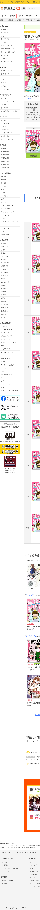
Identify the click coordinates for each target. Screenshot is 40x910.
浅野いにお (4, 246)
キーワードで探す (6, 133)
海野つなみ (4, 256)
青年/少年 (29, 16)
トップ (4, 16)
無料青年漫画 (5, 161)
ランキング (4, 32)
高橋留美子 (4, 301)
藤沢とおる (4, 311)
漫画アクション (5, 384)
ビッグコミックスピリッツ (9, 342)
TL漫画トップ (5, 55)
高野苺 (3, 298)
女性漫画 (3, 176)
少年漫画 (3, 186)
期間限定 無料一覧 (6, 167)
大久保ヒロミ (5, 263)
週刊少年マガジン (6, 349)
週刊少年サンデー (6, 374)
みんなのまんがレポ (7, 139)
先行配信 (12, 16)
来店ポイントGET (6, 70)
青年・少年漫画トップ (7, 52)
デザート (3, 381)
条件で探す (4, 120)
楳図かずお (4, 259)
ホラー (3, 225)
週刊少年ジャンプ (6, 339)
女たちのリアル (31, 636)
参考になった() (34, 763)
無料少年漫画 (5, 164)
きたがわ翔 (4, 272)
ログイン (3, 86)
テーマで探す (5, 123)
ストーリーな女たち (7, 329)
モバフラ (3, 387)
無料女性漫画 (5, 155)
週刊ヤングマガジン (7, 336)
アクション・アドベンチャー (9, 221)
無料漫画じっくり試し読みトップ (28, 852)
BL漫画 (3, 192)
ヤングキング (5, 378)
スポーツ (3, 218)
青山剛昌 (3, 243)
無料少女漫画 (5, 158)
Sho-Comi (4, 371)
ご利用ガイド (5, 104)
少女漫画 (3, 180)
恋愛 (2, 199)
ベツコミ (3, 362)
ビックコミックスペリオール (9, 390)
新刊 (2, 36)
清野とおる (4, 291)
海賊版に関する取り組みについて (10, 442)
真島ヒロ (3, 314)
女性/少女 (20, 16)
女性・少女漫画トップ (7, 49)
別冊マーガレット (6, 358)
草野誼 (3, 279)
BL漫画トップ (5, 58)
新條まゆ (3, 288)
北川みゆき (4, 275)
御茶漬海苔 (4, 266)
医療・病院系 (5, 234)
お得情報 (5, 883)
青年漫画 (3, 183)
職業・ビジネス (5, 209)
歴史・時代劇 (5, 215)
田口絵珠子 (30, 595)
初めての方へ (5, 108)
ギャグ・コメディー (7, 205)
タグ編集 (29, 99)
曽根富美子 (4, 295)
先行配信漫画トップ (7, 45)
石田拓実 (3, 253)
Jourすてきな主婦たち (7, 365)
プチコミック (5, 333)
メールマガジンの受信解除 (10, 868)
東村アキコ (4, 308)
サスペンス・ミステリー (8, 212)
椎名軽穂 (3, 285)
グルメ (3, 231)
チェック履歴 (5, 89)
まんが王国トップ (7, 852)
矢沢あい (3, 317)
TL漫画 (3, 189)
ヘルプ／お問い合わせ (7, 101)
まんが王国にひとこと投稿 (9, 111)
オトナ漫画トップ (6, 61)
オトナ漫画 (4, 196)
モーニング (4, 368)
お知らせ (3, 98)
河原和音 (3, 269)
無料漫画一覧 (5, 151)
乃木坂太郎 (4, 304)
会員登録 (3, 83)
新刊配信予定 (5, 39)
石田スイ (3, 250)
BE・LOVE (4, 326)
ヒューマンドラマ (6, 202)
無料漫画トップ (5, 29)
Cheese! (3, 355)
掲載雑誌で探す (5, 129)
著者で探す (4, 126)
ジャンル (3, 42)
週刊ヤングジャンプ (7, 352)
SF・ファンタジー (6, 228)
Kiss (2, 345)
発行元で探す (5, 136)
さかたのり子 (5, 282)
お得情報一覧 (5, 74)
